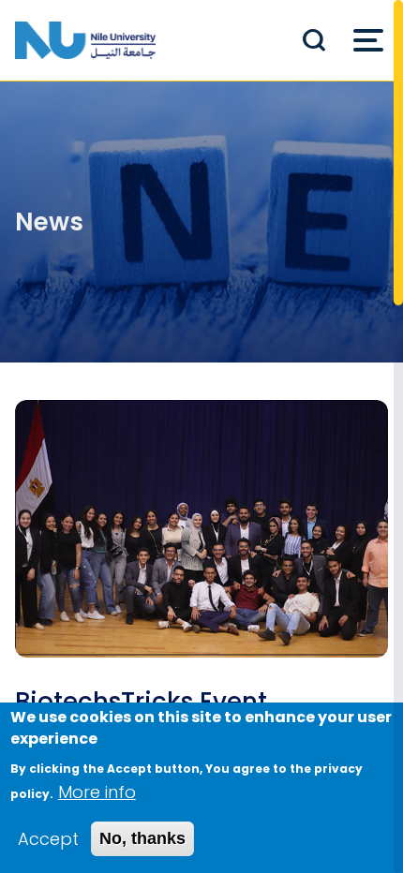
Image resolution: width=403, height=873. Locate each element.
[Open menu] (368, 40)
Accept (48, 839)
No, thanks (142, 838)
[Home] (85, 40)
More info (97, 792)
